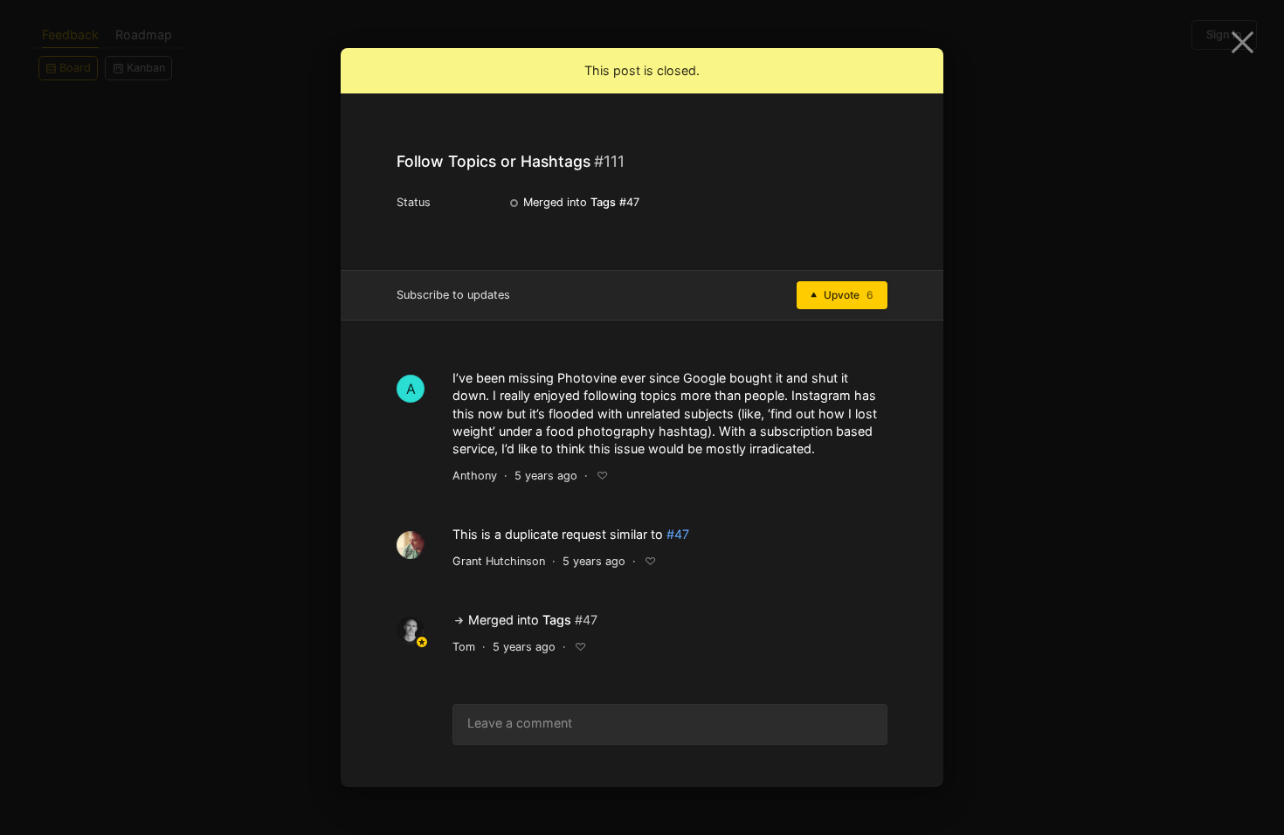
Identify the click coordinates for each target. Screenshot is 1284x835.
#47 (677, 534)
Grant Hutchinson (498, 561)
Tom (463, 646)
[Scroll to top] (914, 726)
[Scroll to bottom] (914, 768)
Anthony (474, 475)
